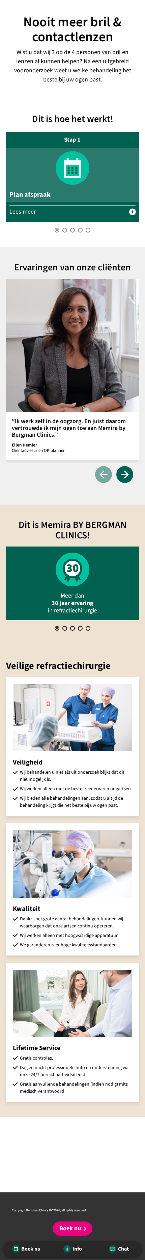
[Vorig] (103, 475)
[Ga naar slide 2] (64, 230)
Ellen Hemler (24, 445)
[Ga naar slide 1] (57, 230)
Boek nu (70, 1228)
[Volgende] (124, 475)
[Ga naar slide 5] (88, 230)
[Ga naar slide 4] (80, 230)
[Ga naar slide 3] (72, 230)
